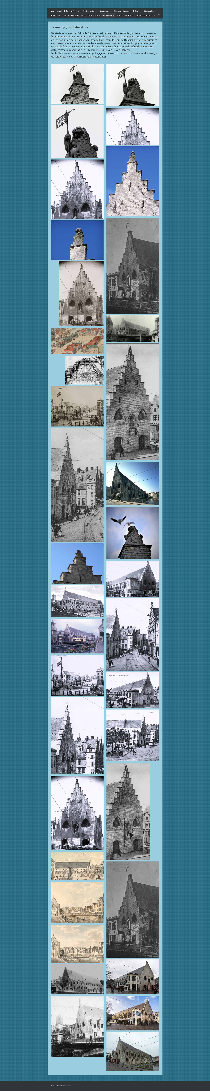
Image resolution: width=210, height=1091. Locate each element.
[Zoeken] (159, 14)
